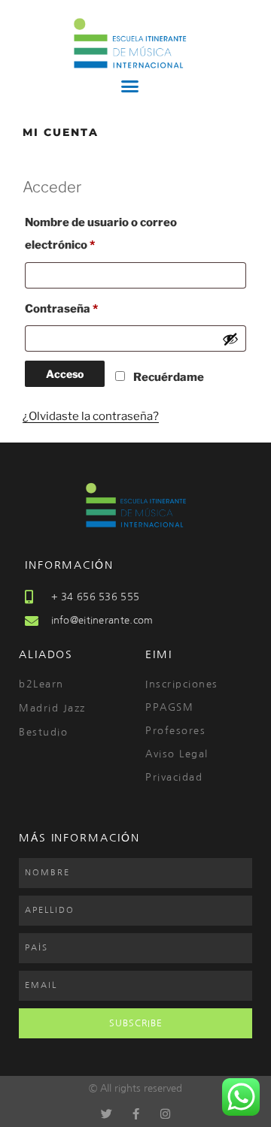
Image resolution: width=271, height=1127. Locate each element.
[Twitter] (106, 1113)
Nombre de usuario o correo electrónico (101, 231)
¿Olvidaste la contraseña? (91, 416)
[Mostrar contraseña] (230, 339)
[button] (129, 86)
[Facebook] (136, 1113)
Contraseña (92, 307)
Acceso (65, 373)
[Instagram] (165, 1113)
